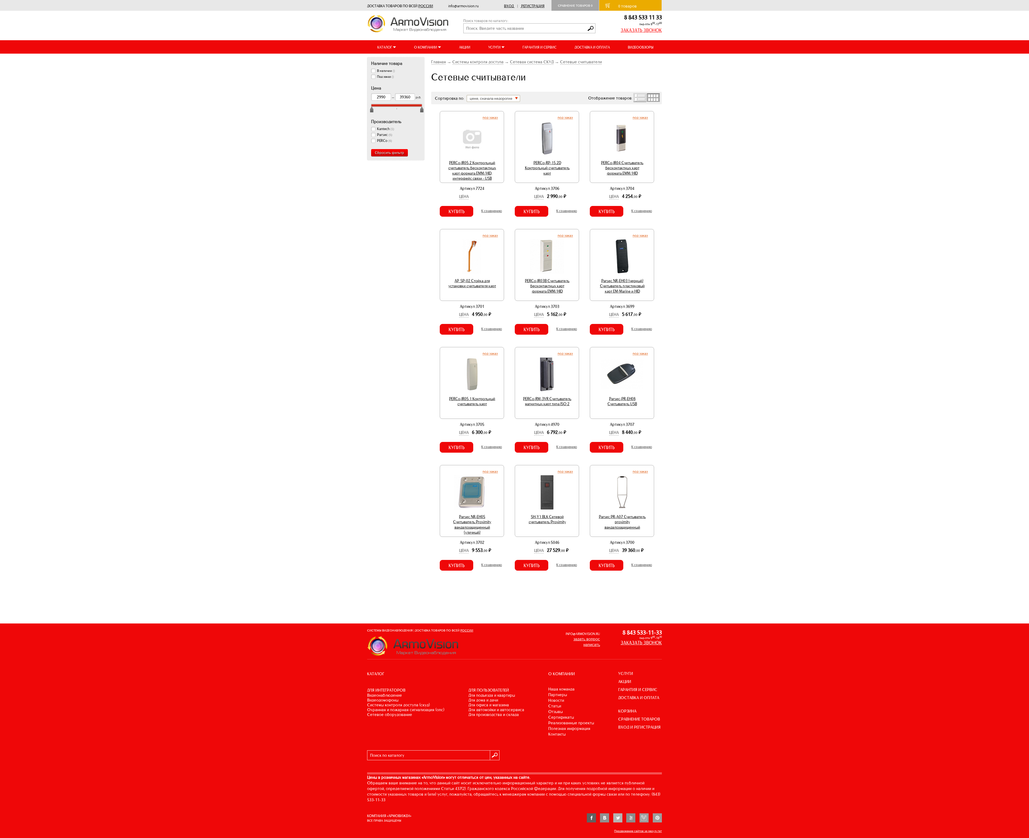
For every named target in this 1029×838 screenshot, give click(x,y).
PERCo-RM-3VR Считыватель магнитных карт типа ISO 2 (547, 401)
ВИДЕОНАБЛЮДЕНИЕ (384, 695)
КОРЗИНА (627, 711)
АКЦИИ (464, 47)
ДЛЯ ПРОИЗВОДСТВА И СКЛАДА (493, 714)
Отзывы (555, 711)
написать (591, 644)
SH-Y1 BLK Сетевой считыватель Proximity (547, 519)
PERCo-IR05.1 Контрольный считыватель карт (472, 401)
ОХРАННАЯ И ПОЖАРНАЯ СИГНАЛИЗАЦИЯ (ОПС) (405, 709)
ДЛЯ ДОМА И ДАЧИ (483, 700)
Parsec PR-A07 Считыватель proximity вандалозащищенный (622, 522)
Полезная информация (569, 728)
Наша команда (561, 689)
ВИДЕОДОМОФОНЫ (382, 700)
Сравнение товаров (575, 6)
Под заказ (490, 117)
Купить (457, 212)
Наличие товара (386, 63)
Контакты (557, 734)
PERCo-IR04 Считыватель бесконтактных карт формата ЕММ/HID (622, 168)
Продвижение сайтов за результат (638, 831)
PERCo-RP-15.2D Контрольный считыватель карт (547, 168)
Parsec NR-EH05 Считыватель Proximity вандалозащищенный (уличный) (472, 524)
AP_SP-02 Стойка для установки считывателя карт (472, 283)
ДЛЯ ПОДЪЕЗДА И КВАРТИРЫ (491, 695)
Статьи (554, 705)
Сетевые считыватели (581, 61)
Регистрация (533, 6)
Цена (464, 196)
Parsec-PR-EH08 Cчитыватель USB (622, 401)
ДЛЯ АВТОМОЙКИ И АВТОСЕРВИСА (496, 709)
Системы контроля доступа (478, 61)
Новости (556, 700)
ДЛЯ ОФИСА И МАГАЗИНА (488, 704)
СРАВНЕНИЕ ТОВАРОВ (639, 719)
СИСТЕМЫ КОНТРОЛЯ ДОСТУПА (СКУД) (398, 704)
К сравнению (491, 211)
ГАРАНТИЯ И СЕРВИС (540, 47)
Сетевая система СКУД (532, 61)
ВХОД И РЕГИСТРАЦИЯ (639, 727)
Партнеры (557, 694)
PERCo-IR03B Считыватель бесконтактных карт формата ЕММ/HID (547, 286)
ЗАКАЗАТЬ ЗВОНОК (641, 30)
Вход (509, 6)
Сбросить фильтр (389, 152)
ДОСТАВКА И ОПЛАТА (592, 47)
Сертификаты (561, 717)
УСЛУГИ (625, 673)
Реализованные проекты (571, 722)
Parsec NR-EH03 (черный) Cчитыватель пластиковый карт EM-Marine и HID (622, 286)
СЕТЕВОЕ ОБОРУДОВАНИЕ (389, 714)
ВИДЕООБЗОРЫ (640, 47)
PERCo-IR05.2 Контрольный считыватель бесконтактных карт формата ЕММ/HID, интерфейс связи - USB (472, 170)
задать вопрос (586, 638)
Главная (438, 61)
